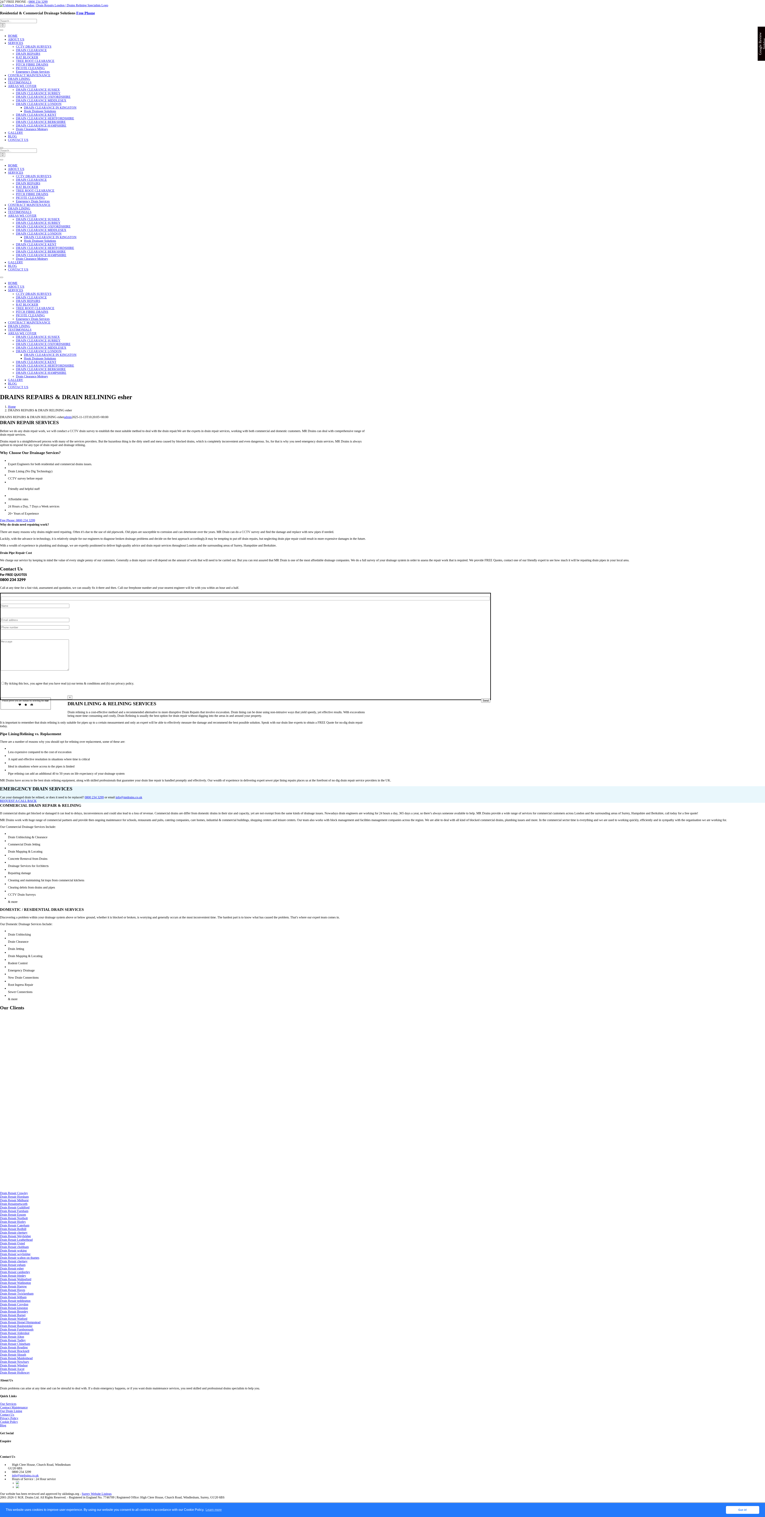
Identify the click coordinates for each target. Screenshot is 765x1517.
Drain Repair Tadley (13, 1340)
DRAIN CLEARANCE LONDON (39, 104)
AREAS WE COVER (22, 86)
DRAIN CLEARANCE (31, 50)
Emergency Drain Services (33, 71)
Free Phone (85, 13)
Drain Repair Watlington (15, 1283)
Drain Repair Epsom (13, 1214)
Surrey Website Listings (97, 1493)
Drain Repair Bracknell (14, 1351)
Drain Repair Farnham (14, 1211)
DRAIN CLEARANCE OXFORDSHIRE (43, 97)
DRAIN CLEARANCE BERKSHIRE (41, 122)
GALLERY (15, 132)
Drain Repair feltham (13, 1297)
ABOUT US (16, 39)
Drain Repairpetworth (13, 1204)
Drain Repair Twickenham (16, 1293)
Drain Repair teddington (15, 1300)
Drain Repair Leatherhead (16, 1239)
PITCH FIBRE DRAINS (32, 64)
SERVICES (15, 43)
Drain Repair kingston (14, 1308)
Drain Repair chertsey (13, 1232)
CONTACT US (18, 140)
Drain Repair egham (13, 1265)
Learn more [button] (214, 1509)
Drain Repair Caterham (14, 1225)
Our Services (8, 1404)
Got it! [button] (742, 1509)
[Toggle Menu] (1, 30)
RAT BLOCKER (27, 57)
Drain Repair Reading (14, 1347)
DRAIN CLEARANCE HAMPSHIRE (41, 125)
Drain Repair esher (12, 1268)
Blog (3, 1425)
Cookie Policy (9, 1421)
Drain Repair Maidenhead (16, 1358)
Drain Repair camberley (15, 1272)
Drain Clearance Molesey (32, 129)
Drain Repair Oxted (12, 1243)
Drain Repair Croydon (14, 1304)
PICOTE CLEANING (30, 68)
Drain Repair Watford (13, 1318)
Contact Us (7, 1414)
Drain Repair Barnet (13, 1315)
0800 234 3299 (38, 1)
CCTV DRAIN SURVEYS (33, 46)
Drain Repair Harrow (13, 1286)
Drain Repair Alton (12, 1336)
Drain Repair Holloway (15, 1372)
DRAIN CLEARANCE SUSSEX (38, 89)
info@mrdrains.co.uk (129, 797)
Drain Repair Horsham (14, 1196)
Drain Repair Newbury (14, 1361)
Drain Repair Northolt (14, 1218)
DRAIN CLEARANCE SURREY (38, 93)
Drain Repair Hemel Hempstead (20, 1322)
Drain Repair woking (13, 1250)
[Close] (1, 147)
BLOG (12, 136)
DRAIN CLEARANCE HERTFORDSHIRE (45, 118)
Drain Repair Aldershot (14, 1333)
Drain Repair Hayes (12, 1290)
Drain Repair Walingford (15, 1279)
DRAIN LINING (19, 79)
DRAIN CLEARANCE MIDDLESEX (41, 100)
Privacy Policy (9, 1418)
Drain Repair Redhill (13, 1229)
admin (68, 417)
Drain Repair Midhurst (14, 1200)
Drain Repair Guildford (14, 1207)
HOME (13, 35)
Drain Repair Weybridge (15, 1236)
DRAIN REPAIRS (28, 53)
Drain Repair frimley (13, 1275)
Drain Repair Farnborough (16, 1329)
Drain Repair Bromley (14, 1311)
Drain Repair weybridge (15, 1254)
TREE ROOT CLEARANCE (35, 61)
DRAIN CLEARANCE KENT (36, 114)
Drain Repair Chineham (15, 1344)
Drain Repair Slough (13, 1354)
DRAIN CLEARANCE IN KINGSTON (50, 107)
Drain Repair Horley (13, 1221)
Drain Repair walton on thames (19, 1257)
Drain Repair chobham (14, 1247)
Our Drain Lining (11, 1411)
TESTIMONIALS (19, 82)
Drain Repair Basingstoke (16, 1326)
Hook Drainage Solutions (40, 111)
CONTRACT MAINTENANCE (29, 75)
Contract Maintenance (14, 1407)
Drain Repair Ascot (12, 1369)
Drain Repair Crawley (14, 1193)
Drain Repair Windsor (14, 1365)
